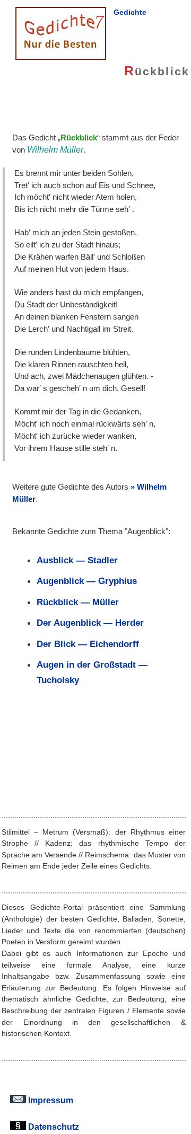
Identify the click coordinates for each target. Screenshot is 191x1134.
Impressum (49, 1100)
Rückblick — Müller (78, 602)
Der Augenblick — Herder (90, 622)
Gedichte (130, 12)
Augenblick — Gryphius (87, 580)
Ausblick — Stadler (77, 560)
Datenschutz (52, 1126)
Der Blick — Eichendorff (88, 644)
